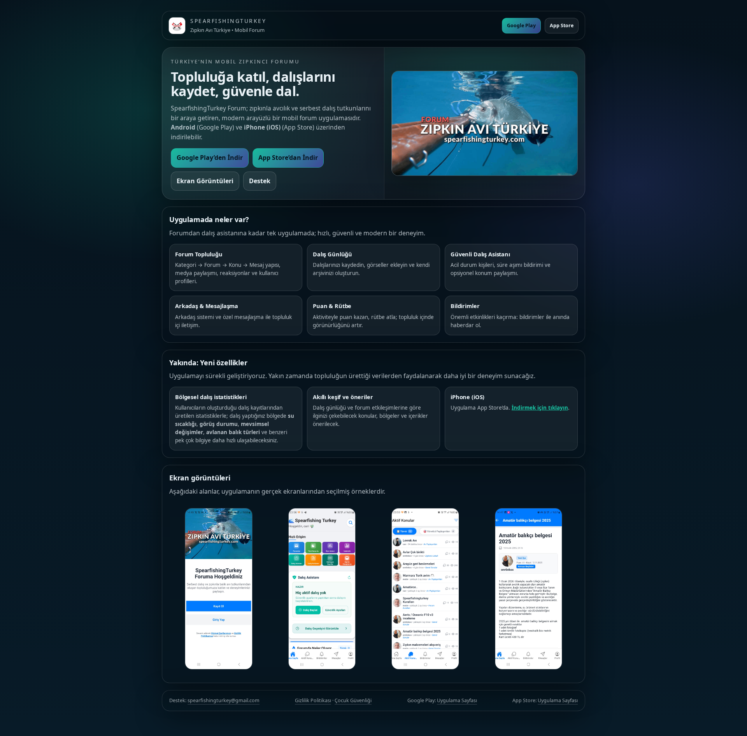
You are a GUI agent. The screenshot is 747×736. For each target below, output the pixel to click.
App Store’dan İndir (288, 157)
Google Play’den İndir (210, 157)
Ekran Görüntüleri (205, 181)
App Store (561, 25)
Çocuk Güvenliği (353, 700)
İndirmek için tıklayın (540, 407)
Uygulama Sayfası (457, 700)
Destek (259, 181)
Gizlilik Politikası (313, 700)
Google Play (521, 25)
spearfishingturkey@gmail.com (224, 700)
